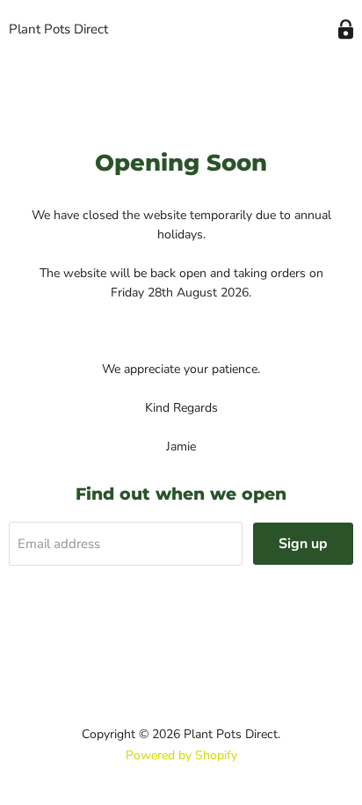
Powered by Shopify (181, 755)
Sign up (303, 543)
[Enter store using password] (345, 29)
